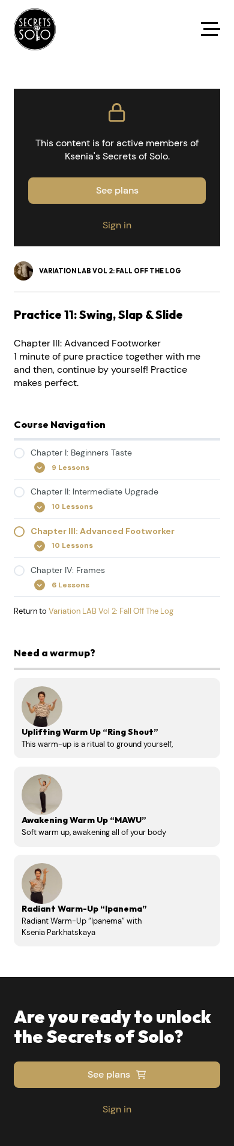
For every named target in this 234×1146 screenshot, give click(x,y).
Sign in (117, 225)
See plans (117, 190)
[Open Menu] (210, 29)
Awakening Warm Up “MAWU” (84, 820)
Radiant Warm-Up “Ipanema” (84, 908)
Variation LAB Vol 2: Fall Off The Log (111, 611)
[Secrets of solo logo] (35, 29)
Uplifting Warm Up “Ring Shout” (90, 731)
